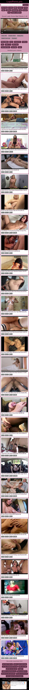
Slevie (19, 47)
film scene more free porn (21, 673)
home (3, 679)
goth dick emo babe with (11, 668)
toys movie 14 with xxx (7, 664)
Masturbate (15, 10)
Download (14, 38)
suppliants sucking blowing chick (9, 671)
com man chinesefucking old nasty (10, 666)
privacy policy (17, 679)
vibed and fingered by (22, 671)
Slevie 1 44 (8, 44)
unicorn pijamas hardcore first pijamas (14, 676)
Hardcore (20, 7)
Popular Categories (16, 12)
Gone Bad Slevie (5, 47)
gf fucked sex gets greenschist (8, 673)
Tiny (2, 44)
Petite (25, 7)
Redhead (24, 41)
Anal (20, 10)
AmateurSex (18, 41)
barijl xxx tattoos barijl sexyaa (20, 664)
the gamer (20, 668)
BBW (15, 7)
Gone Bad (14, 47)
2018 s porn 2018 (22, 666)
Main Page (4, 7)
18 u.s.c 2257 (9, 679)
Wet (9, 12)
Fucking (11, 7)
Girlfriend (8, 10)
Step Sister (15, 44)
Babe (3, 10)
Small (11, 41)
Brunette (25, 10)
